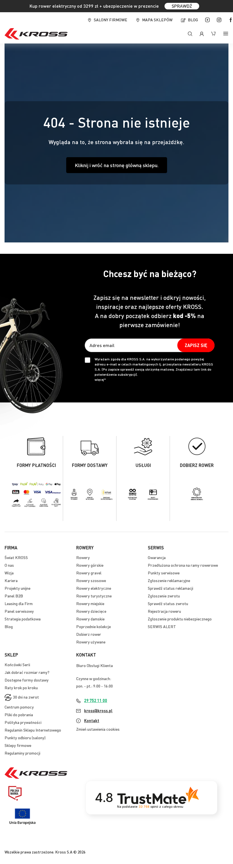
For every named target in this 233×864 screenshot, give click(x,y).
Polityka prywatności (23, 722)
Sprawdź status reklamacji (170, 588)
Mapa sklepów (157, 19)
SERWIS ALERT (162, 626)
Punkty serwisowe (164, 572)
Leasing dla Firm (19, 603)
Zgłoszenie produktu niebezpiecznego (180, 618)
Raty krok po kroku (21, 687)
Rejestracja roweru (164, 611)
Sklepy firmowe (18, 745)
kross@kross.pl (98, 710)
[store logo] (36, 34)
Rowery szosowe (91, 580)
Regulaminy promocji (22, 752)
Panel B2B (14, 595)
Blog (193, 19)
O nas (9, 565)
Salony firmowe (110, 19)
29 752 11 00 (95, 700)
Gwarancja (157, 557)
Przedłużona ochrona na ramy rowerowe (183, 565)
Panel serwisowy (19, 611)
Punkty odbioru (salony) (25, 737)
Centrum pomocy (19, 706)
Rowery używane (90, 641)
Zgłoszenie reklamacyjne (169, 580)
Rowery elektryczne (93, 588)
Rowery (83, 557)
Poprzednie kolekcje (93, 626)
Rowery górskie (89, 565)
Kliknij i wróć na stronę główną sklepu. (117, 165)
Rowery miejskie (90, 603)
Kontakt (91, 720)
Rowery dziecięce (91, 611)
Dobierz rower (88, 634)
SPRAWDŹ (182, 6)
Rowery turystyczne (94, 595)
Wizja (9, 572)
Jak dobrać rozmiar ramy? (27, 672)
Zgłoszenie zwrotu (164, 595)
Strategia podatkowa (23, 618)
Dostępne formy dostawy (27, 679)
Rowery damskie (90, 618)
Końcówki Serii (17, 664)
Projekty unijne (17, 588)
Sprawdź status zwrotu (168, 603)
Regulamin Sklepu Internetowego (33, 729)
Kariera (11, 580)
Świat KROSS (16, 557)
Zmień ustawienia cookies (98, 729)
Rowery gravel (88, 572)
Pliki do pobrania (19, 714)
